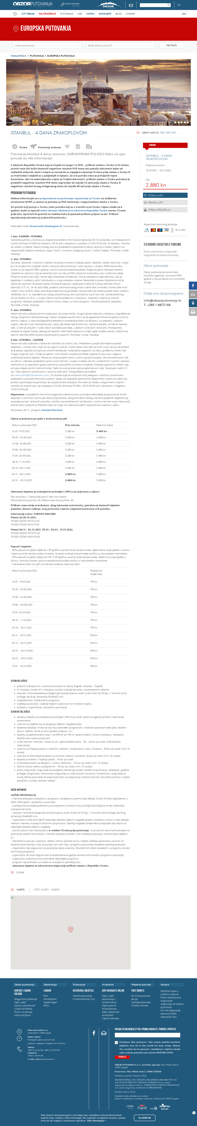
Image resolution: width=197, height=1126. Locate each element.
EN (179, 5)
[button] (70, 929)
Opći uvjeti (20, 1002)
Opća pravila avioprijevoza (109, 1007)
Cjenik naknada (110, 1018)
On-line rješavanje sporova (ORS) (170, 1012)
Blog (119, 13)
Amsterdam (50, 998)
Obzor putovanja (32, 4)
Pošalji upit (155, 195)
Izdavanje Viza (168, 1016)
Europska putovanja (61, 55)
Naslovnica (15, 14)
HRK (184, 13)
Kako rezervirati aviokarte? (110, 1013)
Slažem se (145, 1118)
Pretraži (171, 45)
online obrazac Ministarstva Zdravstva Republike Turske (73, 210)
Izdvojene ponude (140, 1002)
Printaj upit (155, 202)
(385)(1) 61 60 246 (35, 1050)
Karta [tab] (21, 889)
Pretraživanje (170, 4)
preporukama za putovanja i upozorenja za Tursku (70, 198)
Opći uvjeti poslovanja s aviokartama (109, 999)
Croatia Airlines (70, 4)
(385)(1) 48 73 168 (52, 1050)
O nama (130, 13)
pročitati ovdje (164, 1052)
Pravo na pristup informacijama (23, 1013)
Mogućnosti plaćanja (25, 998)
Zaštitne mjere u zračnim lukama (170, 992)
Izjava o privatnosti (24, 1005)
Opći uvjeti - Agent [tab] (47, 889)
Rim (46, 995)
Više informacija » (96, 1120)
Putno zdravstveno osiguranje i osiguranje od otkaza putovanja (161, 253)
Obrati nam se (159, 132)
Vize (80, 13)
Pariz (46, 1005)
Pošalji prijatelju (159, 209)
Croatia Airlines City (84, 998)
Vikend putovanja (82, 995)
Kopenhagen (50, 1002)
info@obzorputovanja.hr (163, 300)
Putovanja (66, 13)
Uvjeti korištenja (23, 1008)
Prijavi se (122, 1057)
